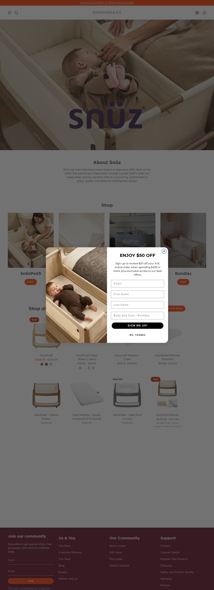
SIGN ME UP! (137, 325)
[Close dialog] (164, 251)
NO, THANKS (138, 335)
